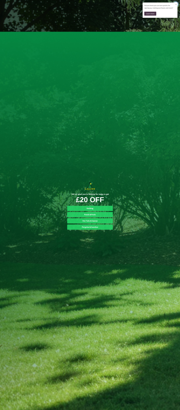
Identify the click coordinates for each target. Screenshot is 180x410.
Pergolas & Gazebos (90, 227)
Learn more (150, 14)
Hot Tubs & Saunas (90, 221)
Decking (90, 208)
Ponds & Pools (90, 215)
